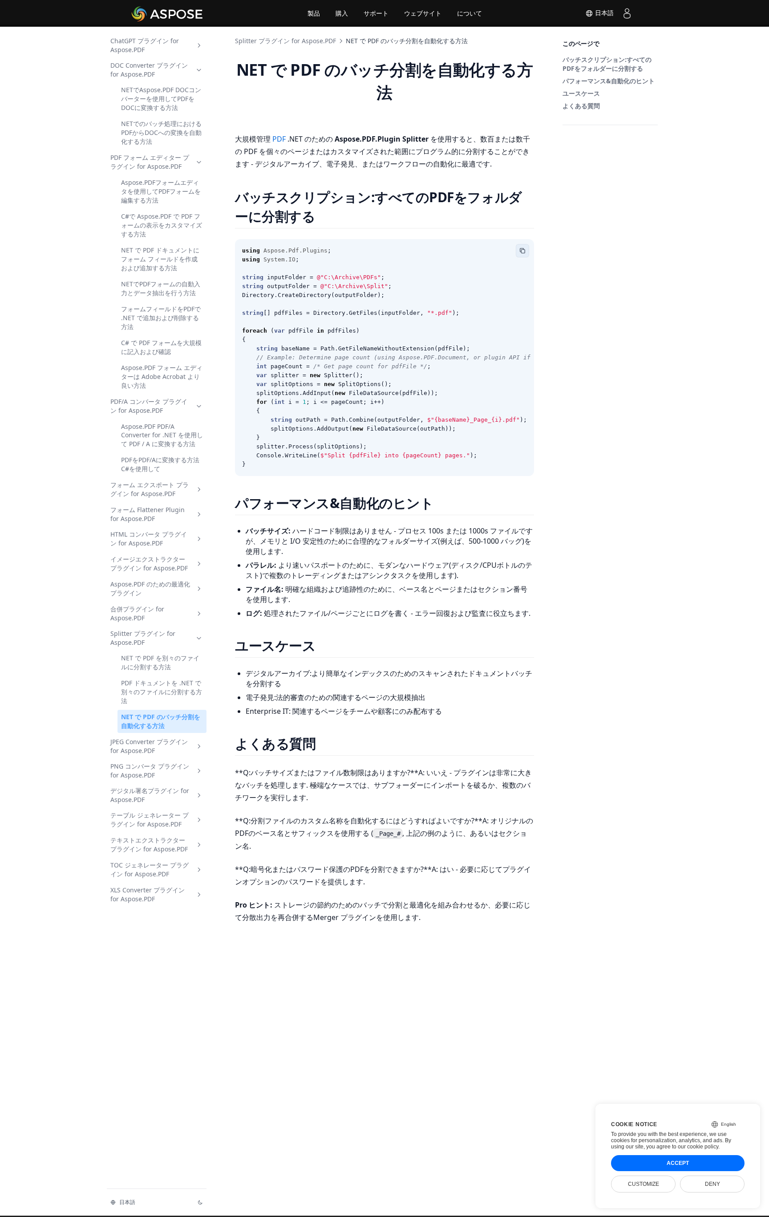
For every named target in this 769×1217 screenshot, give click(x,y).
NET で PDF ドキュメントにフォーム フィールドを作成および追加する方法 (160, 259)
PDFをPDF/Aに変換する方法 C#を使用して (160, 464)
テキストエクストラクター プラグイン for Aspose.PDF (149, 844)
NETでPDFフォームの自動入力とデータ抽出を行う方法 (160, 288)
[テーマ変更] (200, 1202)
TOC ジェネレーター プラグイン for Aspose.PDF (149, 869)
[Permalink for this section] (326, 216)
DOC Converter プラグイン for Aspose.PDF (149, 69)
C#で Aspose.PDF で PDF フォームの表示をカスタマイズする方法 (161, 225)
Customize (643, 1184)
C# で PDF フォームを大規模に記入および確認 (161, 347)
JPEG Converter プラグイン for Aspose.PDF (149, 746)
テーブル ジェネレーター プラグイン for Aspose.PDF (149, 819)
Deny (712, 1184)
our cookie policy (698, 1147)
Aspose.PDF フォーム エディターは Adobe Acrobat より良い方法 (161, 376)
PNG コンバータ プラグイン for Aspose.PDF (149, 770)
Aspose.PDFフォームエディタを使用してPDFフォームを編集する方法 (161, 191)
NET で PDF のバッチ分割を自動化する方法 (160, 721)
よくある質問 (581, 106)
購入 (342, 13)
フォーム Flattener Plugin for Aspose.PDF (147, 514)
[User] (627, 13)
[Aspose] (167, 13)
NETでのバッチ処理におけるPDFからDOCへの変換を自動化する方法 (161, 132)
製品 (314, 13)
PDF (279, 139)
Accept (678, 1163)
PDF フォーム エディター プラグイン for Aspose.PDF (149, 162)
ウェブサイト (422, 13)
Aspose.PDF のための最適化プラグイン (150, 588)
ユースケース (581, 93)
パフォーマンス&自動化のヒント (609, 81)
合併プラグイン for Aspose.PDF (137, 613)
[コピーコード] (522, 250)
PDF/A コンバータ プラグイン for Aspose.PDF (148, 406)
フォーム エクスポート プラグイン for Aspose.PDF (149, 489)
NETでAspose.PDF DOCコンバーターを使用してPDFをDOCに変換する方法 (161, 98)
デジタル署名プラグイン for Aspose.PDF (149, 795)
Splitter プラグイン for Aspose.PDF (142, 638)
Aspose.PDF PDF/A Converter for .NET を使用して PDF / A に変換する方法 (162, 435)
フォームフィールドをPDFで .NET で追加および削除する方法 (161, 318)
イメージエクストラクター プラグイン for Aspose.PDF (149, 563)
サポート (376, 13)
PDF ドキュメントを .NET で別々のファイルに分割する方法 (161, 692)
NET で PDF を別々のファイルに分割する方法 (160, 662)
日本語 (603, 12)
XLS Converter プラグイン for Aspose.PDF (147, 894)
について (469, 13)
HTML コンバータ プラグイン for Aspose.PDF (148, 538)
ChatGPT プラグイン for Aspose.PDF (144, 45)
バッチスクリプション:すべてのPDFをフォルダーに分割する (607, 64)
